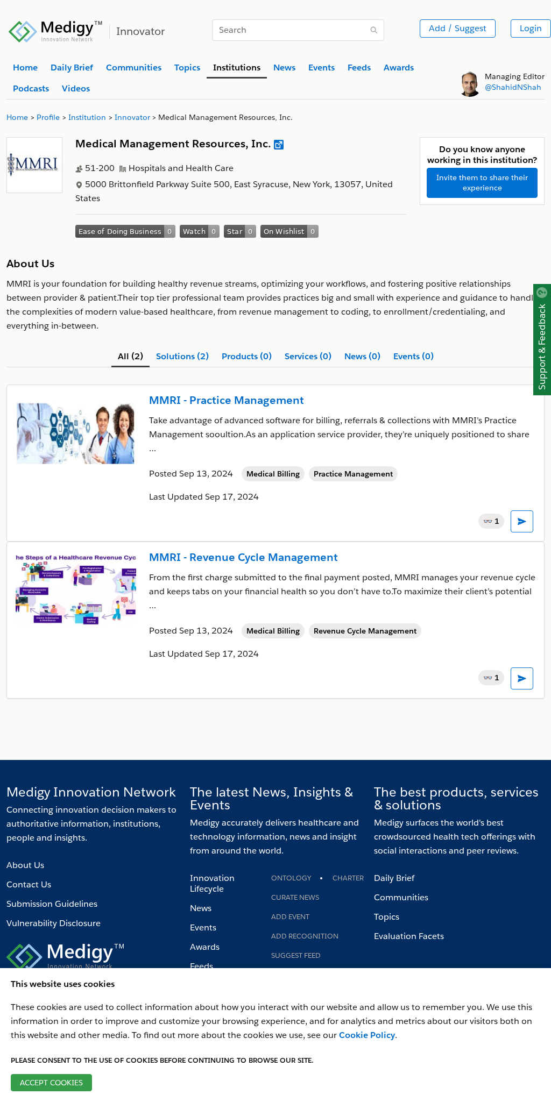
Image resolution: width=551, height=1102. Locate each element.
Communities (401, 897)
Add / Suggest (457, 28)
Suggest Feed (296, 955)
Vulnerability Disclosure (53, 923)
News (200, 908)
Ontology (291, 878)
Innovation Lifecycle (212, 883)
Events (203, 927)
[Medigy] (56, 30)
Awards (205, 946)
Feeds (201, 966)
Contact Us (28, 884)
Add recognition (304, 936)
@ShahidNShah (513, 87)
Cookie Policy (367, 1035)
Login (531, 28)
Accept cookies (51, 1082)
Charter (348, 878)
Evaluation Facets (409, 936)
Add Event (290, 916)
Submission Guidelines (51, 903)
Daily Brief (394, 878)
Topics (386, 916)
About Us (25, 865)
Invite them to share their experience (482, 183)
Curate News (295, 897)
